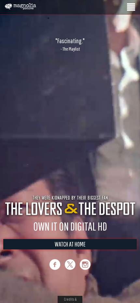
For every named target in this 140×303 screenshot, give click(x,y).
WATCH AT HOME (70, 251)
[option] (70, 44)
